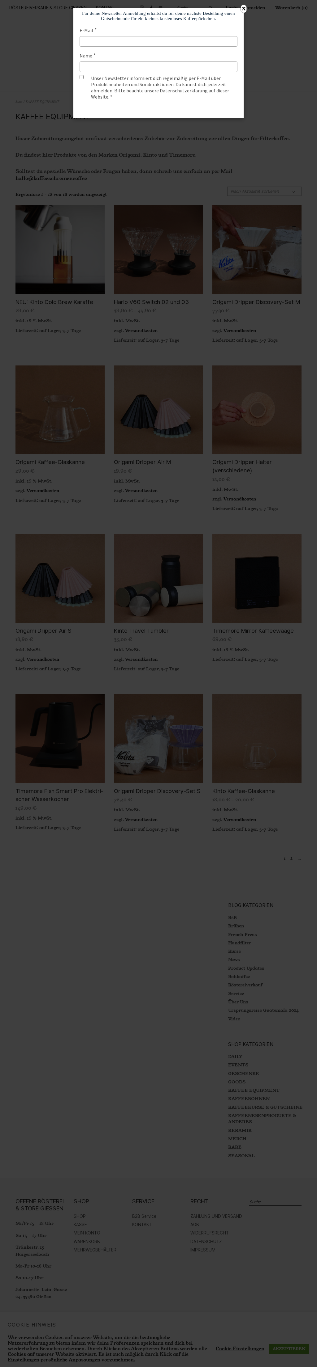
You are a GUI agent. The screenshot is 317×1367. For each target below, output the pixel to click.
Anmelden (158, 109)
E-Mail (86, 30)
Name (86, 56)
